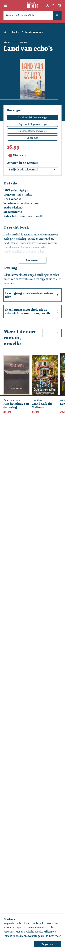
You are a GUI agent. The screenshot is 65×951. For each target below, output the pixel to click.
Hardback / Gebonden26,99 (32, 130)
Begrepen (47, 944)
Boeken (16, 32)
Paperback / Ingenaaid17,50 (33, 124)
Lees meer (32, 260)
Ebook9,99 (32, 137)
